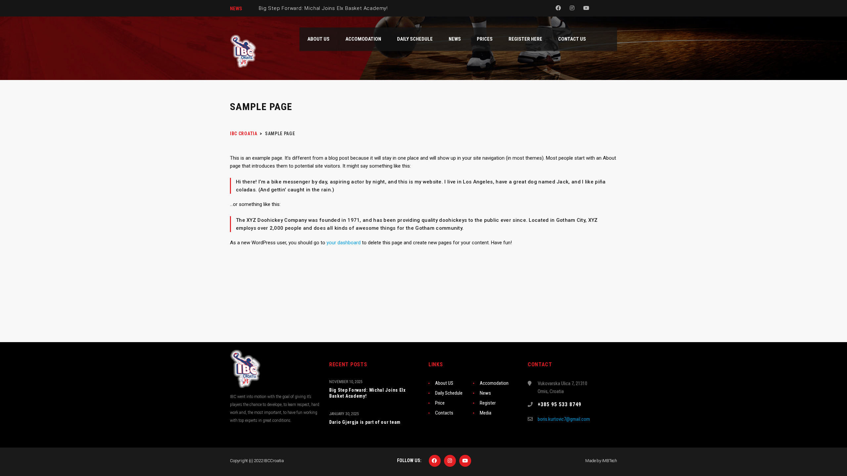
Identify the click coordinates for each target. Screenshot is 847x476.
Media (485, 413)
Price (440, 403)
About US (444, 383)
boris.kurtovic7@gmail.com (564, 419)
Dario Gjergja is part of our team (365, 422)
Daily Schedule (449, 393)
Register (488, 403)
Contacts (444, 413)
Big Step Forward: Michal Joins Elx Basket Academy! (367, 393)
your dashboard (344, 243)
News (485, 393)
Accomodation (494, 383)
